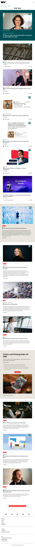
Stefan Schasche (7, 93)
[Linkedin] (6, 514)
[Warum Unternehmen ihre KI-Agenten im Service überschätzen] (17, 157)
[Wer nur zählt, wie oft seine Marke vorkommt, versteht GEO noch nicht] (17, 21)
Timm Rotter (6, 146)
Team (2, 521)
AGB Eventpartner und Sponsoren (6, 537)
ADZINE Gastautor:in (8, 66)
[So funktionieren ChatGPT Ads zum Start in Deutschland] (17, 104)
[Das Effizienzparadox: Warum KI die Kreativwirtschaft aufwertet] (17, 253)
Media (4, 300)
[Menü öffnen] (33, 2)
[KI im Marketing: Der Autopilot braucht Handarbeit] (17, 410)
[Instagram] (12, 514)
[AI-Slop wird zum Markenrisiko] (17, 290)
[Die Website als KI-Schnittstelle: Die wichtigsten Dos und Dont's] (17, 442)
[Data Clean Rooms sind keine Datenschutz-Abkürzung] (17, 215)
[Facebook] (17, 514)
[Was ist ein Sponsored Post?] (3, 200)
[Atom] (29, 514)
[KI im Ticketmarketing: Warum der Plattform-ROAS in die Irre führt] (17, 77)
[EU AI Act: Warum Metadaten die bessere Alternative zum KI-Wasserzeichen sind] (17, 476)
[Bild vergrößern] (31, 393)
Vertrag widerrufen (4, 540)
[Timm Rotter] (3, 146)
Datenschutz (3, 530)
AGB (2, 536)
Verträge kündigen (4, 539)
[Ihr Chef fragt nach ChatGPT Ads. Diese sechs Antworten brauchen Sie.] (17, 130)
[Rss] (23, 514)
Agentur (4, 452)
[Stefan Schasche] (3, 93)
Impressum (3, 518)
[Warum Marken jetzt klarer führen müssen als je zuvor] (17, 324)
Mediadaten (3, 523)
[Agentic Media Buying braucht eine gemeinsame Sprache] (17, 52)
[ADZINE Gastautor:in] (3, 66)
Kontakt (2, 520)
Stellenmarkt (3, 524)
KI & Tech (4, 263)
